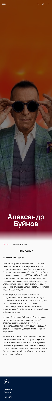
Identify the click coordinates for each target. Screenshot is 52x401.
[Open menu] (4, 4)
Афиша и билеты (8, 391)
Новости (8, 397)
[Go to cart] (47, 3)
